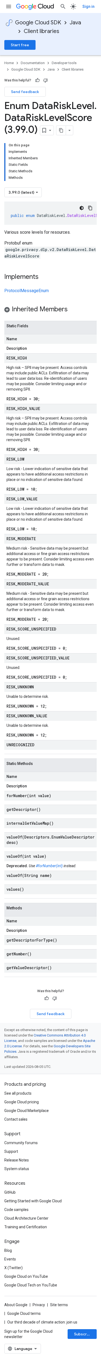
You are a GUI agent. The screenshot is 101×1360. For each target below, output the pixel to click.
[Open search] (63, 6)
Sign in (88, 6)
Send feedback (25, 91)
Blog (8, 1250)
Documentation (33, 63)
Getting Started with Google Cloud (33, 1201)
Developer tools (64, 63)
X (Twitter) (13, 1268)
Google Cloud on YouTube (26, 1276)
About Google (15, 1305)
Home (9, 63)
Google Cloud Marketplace (26, 1110)
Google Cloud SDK (38, 22)
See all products (18, 1093)
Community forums (21, 1143)
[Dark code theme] (81, 208)
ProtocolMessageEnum (26, 290)
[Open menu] (8, 6)
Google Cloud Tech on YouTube (30, 1285)
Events (10, 1259)
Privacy (39, 1305)
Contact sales (15, 1119)
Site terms (59, 1305)
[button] (50, 310)
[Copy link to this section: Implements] (44, 277)
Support (11, 1151)
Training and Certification (25, 1227)
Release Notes (16, 1160)
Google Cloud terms (24, 1313)
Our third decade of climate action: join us (42, 1322)
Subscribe (83, 1334)
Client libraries (41, 31)
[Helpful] (37, 80)
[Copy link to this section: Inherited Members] (73, 309)
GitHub (10, 1192)
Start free (20, 44)
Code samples (16, 1209)
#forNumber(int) (49, 866)
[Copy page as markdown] (61, 130)
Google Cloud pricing (21, 1102)
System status (16, 1169)
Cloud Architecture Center (26, 1218)
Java (75, 22)
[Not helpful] (45, 80)
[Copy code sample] (90, 208)
